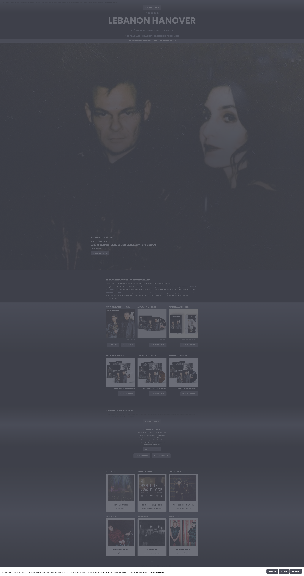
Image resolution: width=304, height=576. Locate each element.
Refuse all (272, 571)
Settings (284, 571)
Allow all (296, 571)
